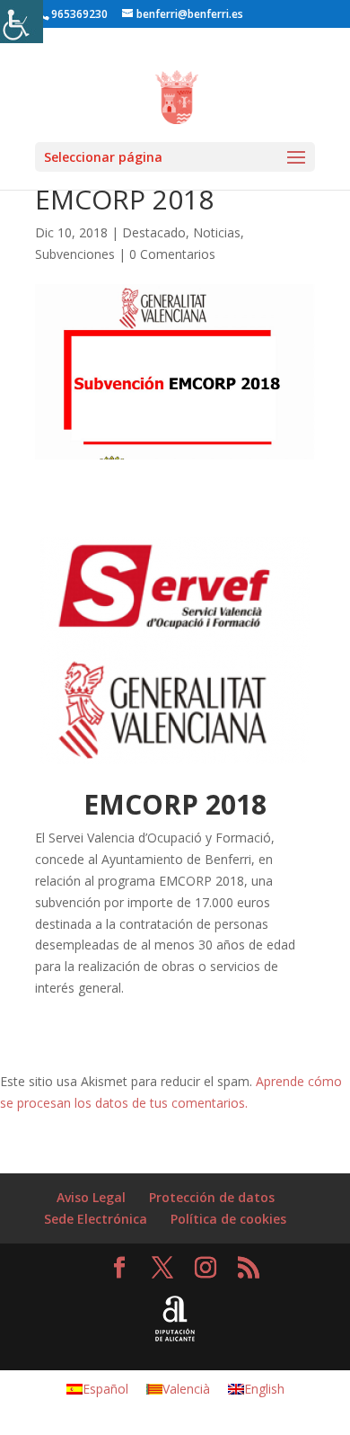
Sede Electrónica (95, 1218)
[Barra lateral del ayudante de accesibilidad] (21, 21)
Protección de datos (212, 1197)
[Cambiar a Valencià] (281, 7)
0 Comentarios (172, 254)
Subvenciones (75, 254)
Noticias (217, 232)
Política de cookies (228, 1218)
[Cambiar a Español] (263, 7)
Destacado (154, 232)
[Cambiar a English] (299, 7)
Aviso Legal (91, 1197)
